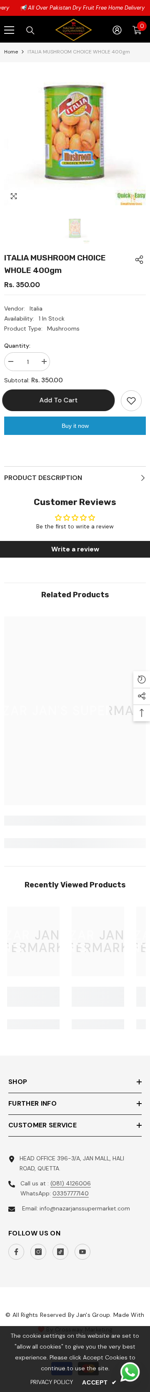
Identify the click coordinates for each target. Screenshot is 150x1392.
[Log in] (117, 30)
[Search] (30, 30)
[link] (75, 821)
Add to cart (61, 400)
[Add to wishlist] (131, 400)
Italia (36, 308)
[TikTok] (60, 1252)
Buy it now (75, 425)
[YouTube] (82, 1252)
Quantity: (17, 345)
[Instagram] (38, 1252)
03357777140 (70, 1193)
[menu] (9, 30)
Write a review (75, 549)
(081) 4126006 (70, 1183)
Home (11, 51)
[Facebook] (16, 1252)
